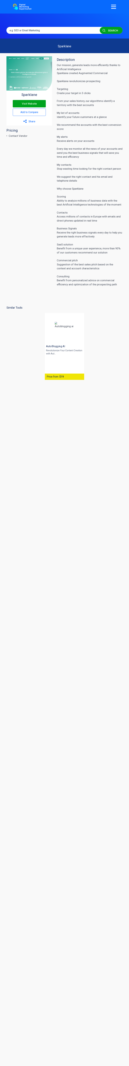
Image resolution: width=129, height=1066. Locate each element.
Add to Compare (29, 112)
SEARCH (112, 30)
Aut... (53, 353)
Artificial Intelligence (75, 204)
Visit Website (29, 103)
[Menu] (113, 6)
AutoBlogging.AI (55, 346)
